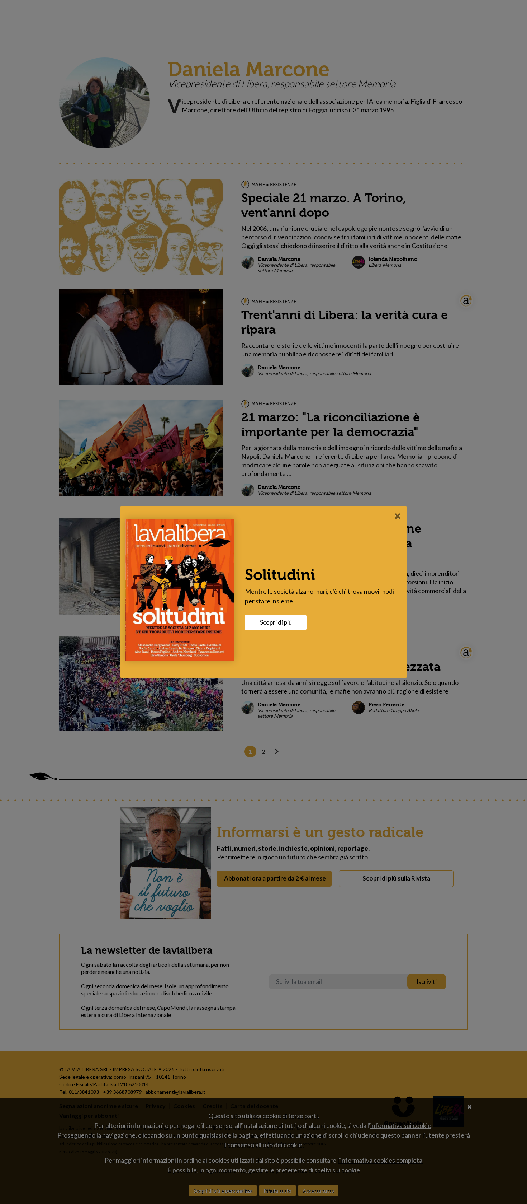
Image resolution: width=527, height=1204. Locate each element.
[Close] (398, 516)
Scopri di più (276, 622)
